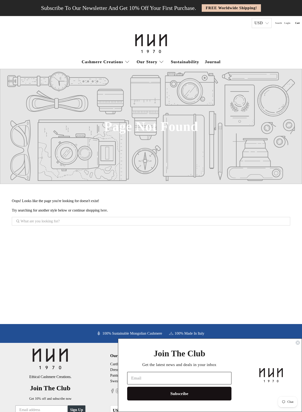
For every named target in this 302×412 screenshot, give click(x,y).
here (104, 210)
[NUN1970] (151, 43)
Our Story (147, 61)
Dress (114, 370)
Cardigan (117, 364)
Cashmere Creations (102, 61)
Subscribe (179, 393)
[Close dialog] (297, 342)
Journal (213, 61)
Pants (114, 375)
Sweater (116, 381)
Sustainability (185, 61)
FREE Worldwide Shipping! (231, 8)
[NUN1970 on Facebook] (112, 392)
